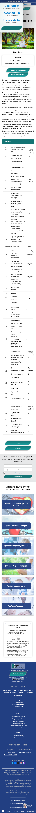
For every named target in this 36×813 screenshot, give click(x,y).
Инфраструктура (28, 690)
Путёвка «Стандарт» (18, 719)
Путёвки (18, 443)
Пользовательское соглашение (18, 797)
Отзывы (21, 693)
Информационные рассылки (18, 800)
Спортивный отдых (18, 702)
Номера (5, 690)
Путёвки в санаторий (19, 737)
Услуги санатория (18, 706)
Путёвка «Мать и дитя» (18, 727)
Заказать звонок (18, 674)
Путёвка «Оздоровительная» (18, 716)
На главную (18, 448)
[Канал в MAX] (24, 763)
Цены (9, 690)
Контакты (30, 693)
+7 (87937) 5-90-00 (13, 13)
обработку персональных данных (23, 473)
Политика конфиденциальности (18, 803)
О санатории (18, 700)
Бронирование (18, 695)
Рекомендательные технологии (18, 807)
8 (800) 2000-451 (23, 1)
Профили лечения (18, 735)
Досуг (14, 690)
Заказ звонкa (26, 8)
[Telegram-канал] (12, 763)
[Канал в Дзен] (18, 763)
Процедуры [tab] (7, 141)
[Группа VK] (15, 763)
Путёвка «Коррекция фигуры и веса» (18, 725)
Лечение (18, 732)
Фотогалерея (19, 708)
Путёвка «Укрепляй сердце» (18, 723)
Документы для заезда (9, 693)
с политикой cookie (23, 4)
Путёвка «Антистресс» (18, 721)
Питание (20, 690)
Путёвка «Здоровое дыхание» (19, 718)
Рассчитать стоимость (18, 74)
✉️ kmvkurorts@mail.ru (11, 20)
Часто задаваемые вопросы (18, 704)
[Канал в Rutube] (21, 763)
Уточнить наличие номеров (18, 70)
